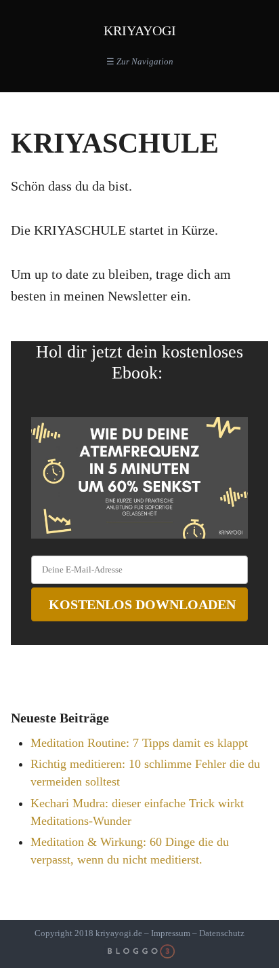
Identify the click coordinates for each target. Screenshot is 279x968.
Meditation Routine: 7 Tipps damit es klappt (139, 743)
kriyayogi (140, 30)
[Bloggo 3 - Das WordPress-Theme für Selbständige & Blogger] (139, 951)
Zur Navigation (139, 61)
